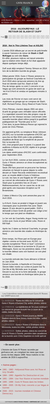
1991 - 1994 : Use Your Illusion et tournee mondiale (25, 378)
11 (47, 37)
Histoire (17, 20)
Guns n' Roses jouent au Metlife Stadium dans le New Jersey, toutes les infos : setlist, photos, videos (24, 318)
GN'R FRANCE (6, 20)
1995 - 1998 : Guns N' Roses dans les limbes (22, 382)
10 (42, 37)
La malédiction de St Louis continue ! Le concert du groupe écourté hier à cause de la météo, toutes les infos (24, 309)
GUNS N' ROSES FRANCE (21, 401)
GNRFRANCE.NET (35, 401)
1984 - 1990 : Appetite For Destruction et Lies (23, 375)
